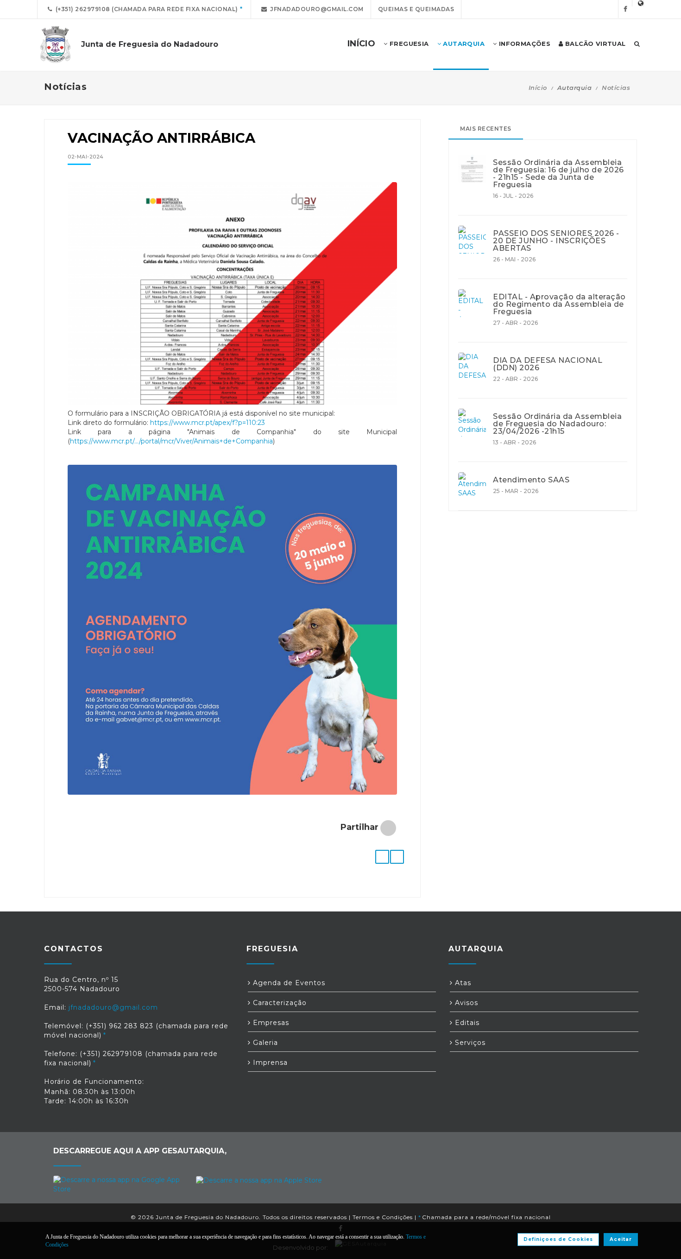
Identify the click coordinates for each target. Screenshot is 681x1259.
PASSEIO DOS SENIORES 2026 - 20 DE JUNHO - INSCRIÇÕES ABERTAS (556, 241)
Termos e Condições (383, 1217)
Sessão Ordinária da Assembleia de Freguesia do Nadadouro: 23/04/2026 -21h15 (557, 424)
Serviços (469, 1042)
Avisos (465, 1003)
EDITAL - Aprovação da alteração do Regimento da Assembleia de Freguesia (559, 304)
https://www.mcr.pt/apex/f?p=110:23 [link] (207, 422)
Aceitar (621, 1239)
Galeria (264, 1042)
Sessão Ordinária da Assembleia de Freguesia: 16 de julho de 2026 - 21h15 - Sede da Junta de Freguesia (558, 174)
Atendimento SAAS (531, 480)
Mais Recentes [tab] (485, 128)
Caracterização (279, 1003)
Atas (462, 983)
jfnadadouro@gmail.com (315, 9)
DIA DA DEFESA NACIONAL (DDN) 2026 (547, 364)
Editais (466, 1023)
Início (538, 87)
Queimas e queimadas (416, 9)
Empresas (270, 1023)
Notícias (616, 87)
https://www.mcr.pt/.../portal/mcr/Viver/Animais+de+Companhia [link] (171, 441)
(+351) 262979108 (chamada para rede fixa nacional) (145, 9)
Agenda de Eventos (288, 983)
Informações (523, 43)
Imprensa (269, 1062)
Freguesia (408, 43)
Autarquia (463, 43)
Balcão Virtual (594, 43)
